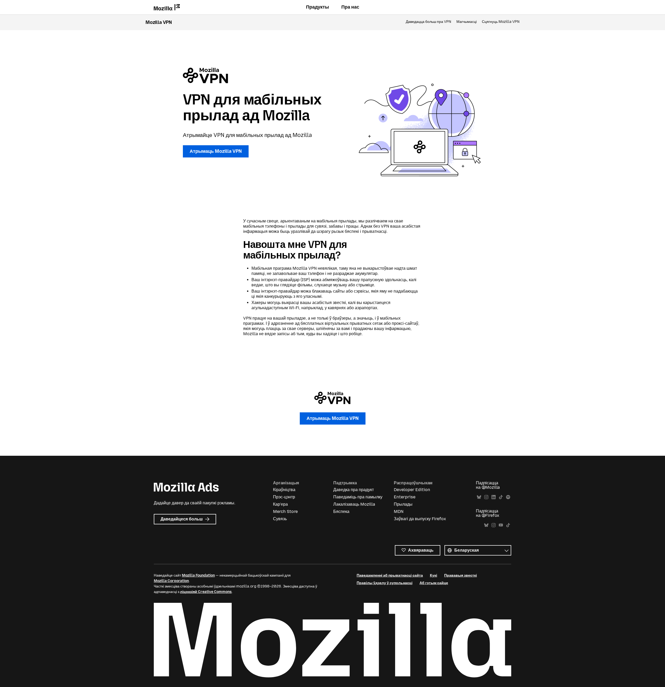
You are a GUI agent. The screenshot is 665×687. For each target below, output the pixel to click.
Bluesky (479, 497)
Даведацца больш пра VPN (428, 21)
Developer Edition (412, 489)
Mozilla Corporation (171, 581)
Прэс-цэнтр (284, 496)
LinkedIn (493, 497)
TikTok (501, 497)
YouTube (501, 525)
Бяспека (341, 511)
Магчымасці (466, 21)
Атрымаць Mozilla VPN (216, 151)
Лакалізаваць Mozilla (354, 504)
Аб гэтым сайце (434, 583)
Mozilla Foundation (198, 575)
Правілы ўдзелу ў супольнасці (385, 583)
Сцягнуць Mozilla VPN (501, 21)
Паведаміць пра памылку (357, 496)
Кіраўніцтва (284, 489)
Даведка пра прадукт (353, 489)
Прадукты (317, 7)
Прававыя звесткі (460, 575)
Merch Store (285, 511)
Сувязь (280, 518)
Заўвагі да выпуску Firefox (420, 518)
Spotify (508, 497)
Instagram (486, 497)
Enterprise (404, 496)
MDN (398, 511)
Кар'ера (280, 504)
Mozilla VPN (158, 22)
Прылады (403, 504)
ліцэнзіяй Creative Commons (206, 592)
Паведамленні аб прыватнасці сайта (390, 575)
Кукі (433, 575)
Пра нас (350, 7)
